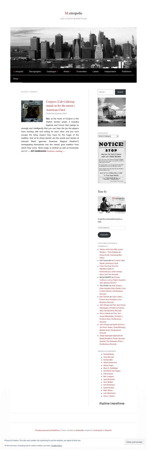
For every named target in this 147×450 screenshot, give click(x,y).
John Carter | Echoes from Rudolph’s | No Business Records (111, 299)
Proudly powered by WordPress (47, 430)
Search (120, 92)
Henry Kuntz (108, 374)
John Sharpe (105, 305)
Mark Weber (108, 390)
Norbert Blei (108, 360)
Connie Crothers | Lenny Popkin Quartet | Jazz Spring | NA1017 (112, 280)
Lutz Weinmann (109, 393)
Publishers (126, 71)
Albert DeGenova (110, 363)
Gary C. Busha (109, 396)
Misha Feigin (108, 365)
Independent (110, 71)
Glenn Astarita (105, 313)
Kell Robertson (109, 385)
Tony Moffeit (108, 382)
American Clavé (60, 113)
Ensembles (82, 71)
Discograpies (35, 71)
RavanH (108, 430)
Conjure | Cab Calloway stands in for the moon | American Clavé (60, 105)
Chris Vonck (104, 266)
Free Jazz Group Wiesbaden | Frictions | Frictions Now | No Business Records (112, 308)
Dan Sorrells (104, 297)
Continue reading (56, 151)
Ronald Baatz (108, 354)
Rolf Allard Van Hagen (112, 371)
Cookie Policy (56, 446)
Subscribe (104, 235)
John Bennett (108, 357)
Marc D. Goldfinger (110, 368)
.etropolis (73, 12)
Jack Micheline (109, 379)
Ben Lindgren (108, 377)
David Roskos (108, 388)
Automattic (80, 430)
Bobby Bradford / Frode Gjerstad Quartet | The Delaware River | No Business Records (112, 341)
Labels (96, 71)
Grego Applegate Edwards (110, 336)
